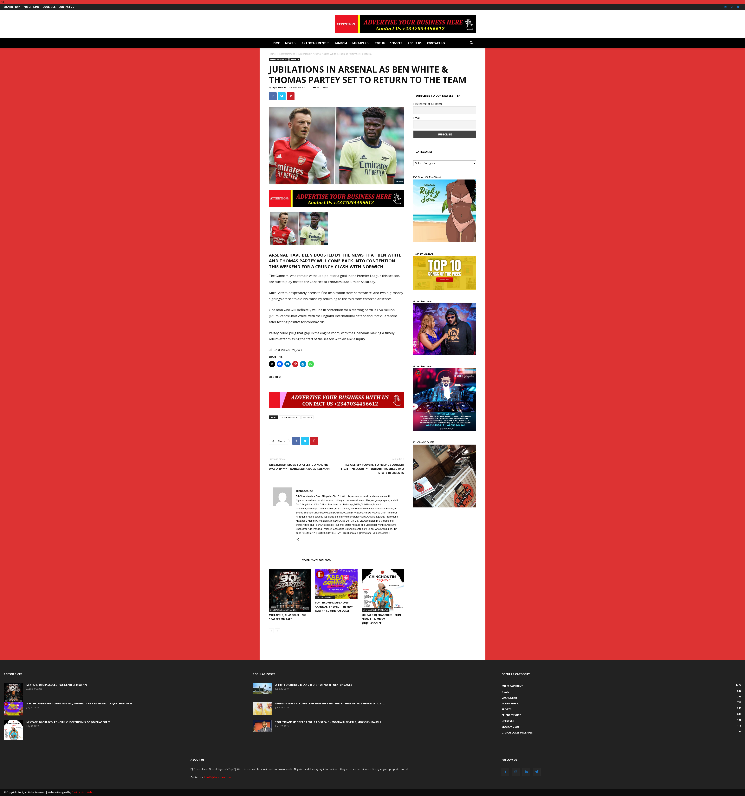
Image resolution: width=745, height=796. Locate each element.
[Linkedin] (732, 7)
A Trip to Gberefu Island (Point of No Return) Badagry (313, 685)
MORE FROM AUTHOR (316, 559)
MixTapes (359, 43)
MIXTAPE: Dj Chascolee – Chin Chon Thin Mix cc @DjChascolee (381, 619)
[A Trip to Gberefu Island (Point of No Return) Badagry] (262, 688)
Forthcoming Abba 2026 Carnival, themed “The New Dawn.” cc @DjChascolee (334, 606)
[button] (471, 43)
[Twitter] (738, 7)
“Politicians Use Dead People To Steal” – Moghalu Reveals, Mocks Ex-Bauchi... (329, 722)
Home (276, 43)
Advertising (32, 7)
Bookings (49, 7)
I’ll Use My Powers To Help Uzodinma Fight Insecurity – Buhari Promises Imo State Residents (372, 469)
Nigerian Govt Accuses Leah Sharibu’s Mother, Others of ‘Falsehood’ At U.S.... (330, 703)
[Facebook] (719, 7)
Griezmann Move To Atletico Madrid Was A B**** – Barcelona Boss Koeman (299, 467)
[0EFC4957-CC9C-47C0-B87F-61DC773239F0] (444, 210)
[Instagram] (725, 7)
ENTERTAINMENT (290, 417)
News (289, 43)
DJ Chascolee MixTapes (282, 609)
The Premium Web (82, 792)
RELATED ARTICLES (284, 559)
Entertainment (314, 43)
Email (416, 118)
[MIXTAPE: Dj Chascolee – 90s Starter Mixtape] (290, 590)
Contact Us (66, 7)
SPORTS (307, 417)
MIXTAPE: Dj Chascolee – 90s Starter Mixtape (56, 685)
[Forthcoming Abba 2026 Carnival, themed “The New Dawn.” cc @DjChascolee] (336, 584)
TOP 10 (380, 43)
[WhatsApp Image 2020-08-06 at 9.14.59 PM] (444, 273)
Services (396, 43)
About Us (415, 43)
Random (340, 43)
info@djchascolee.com (217, 777)
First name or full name (428, 104)
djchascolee (279, 87)
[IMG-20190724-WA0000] (336, 198)
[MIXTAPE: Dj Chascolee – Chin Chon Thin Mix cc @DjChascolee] (383, 590)
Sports (295, 59)
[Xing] (299, 539)
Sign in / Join (12, 7)
